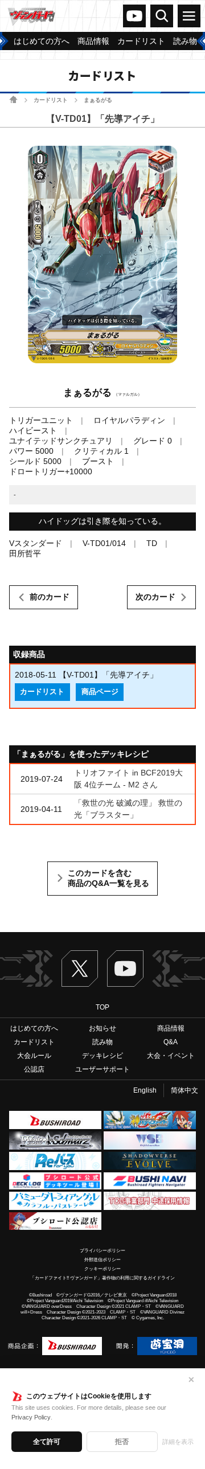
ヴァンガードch (134, 16)
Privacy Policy (31, 1417)
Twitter (80, 968)
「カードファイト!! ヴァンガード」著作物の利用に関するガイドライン (102, 1278)
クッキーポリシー (102, 1268)
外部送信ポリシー (102, 1259)
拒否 (122, 1442)
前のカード (49, 596)
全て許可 (46, 1442)
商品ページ (99, 692)
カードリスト (51, 100)
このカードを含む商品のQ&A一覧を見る (108, 878)
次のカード (155, 596)
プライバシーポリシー (102, 1250)
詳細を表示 (178, 1441)
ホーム (13, 99)
